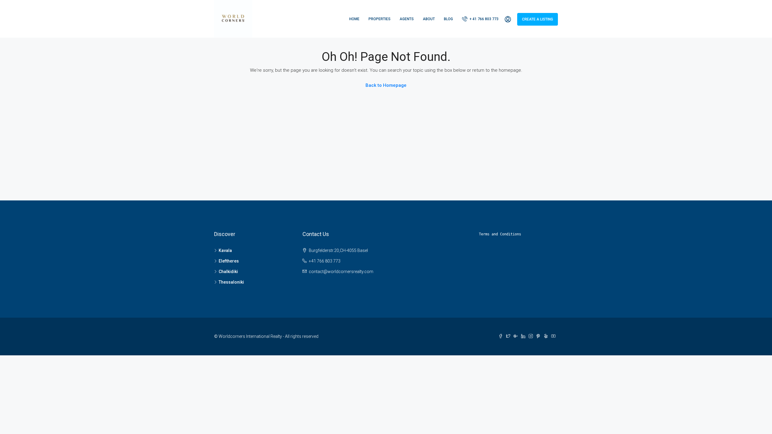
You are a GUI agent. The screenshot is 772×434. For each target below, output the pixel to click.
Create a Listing (537, 19)
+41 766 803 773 (324, 261)
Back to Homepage (386, 85)
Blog (448, 19)
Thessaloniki (231, 282)
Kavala (225, 250)
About (429, 19)
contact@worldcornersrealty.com (341, 271)
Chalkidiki (228, 271)
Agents (407, 19)
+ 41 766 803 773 (483, 19)
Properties (380, 19)
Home (354, 19)
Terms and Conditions (500, 234)
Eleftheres (229, 261)
